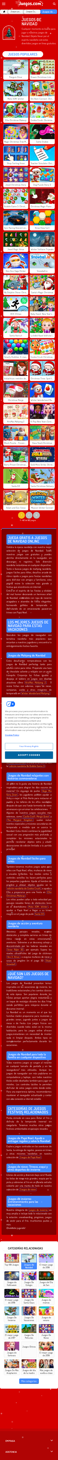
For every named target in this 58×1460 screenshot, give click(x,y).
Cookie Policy (12, 734)
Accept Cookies (29, 755)
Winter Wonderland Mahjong (35, 693)
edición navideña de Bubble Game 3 (27, 766)
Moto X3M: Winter (38, 906)
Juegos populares (15, 11)
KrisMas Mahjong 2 (35, 682)
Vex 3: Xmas (13, 956)
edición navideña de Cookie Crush (23, 888)
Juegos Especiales (31, 11)
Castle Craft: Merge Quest (36, 816)
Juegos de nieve (28, 1189)
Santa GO (39, 913)
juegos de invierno (38, 1209)
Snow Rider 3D (15, 949)
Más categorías (29, 1381)
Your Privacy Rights (29, 746)
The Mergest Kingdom (20, 820)
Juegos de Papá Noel (30, 1157)
